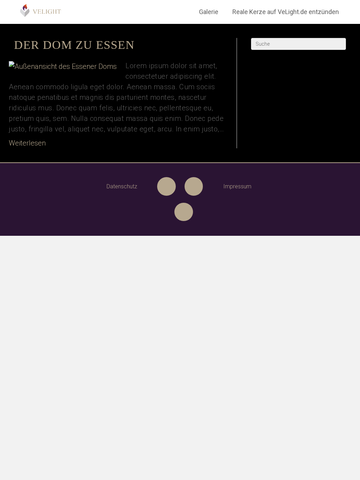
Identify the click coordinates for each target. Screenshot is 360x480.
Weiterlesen (27, 143)
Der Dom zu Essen (74, 44)
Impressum (237, 186)
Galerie (208, 11)
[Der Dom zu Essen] (63, 65)
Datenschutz (122, 186)
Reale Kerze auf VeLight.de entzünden (285, 11)
